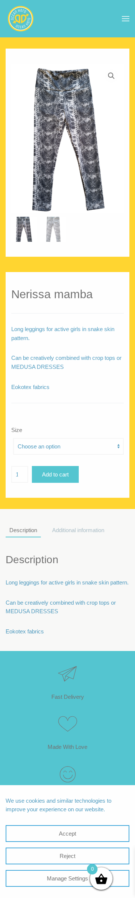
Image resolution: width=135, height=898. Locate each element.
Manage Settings (67, 878)
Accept (67, 833)
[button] (125, 18)
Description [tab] (23, 530)
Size (16, 430)
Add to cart (55, 474)
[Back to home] (21, 18)
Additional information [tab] (78, 530)
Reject (67, 856)
